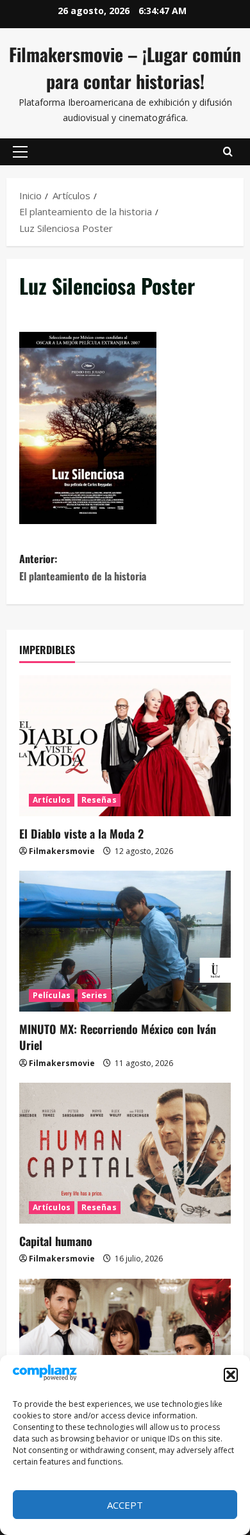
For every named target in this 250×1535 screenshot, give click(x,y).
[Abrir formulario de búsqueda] (228, 152)
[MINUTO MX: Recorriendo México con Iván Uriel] (125, 941)
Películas (52, 995)
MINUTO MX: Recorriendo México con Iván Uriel (117, 1037)
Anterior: (82, 567)
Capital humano (55, 1241)
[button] (230, 1374)
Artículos (52, 799)
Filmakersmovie (62, 851)
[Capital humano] (125, 1153)
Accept (125, 1504)
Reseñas (99, 799)
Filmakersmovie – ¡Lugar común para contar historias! (125, 67)
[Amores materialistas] (125, 1349)
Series (94, 995)
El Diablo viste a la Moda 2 (81, 833)
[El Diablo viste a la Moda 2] (125, 745)
